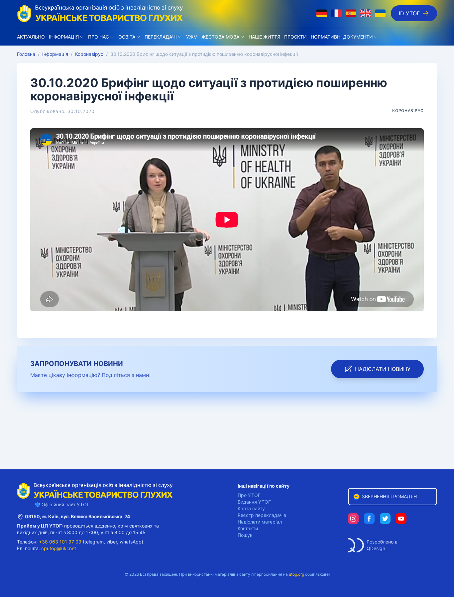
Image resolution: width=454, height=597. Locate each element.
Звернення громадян (389, 496)
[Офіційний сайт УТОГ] (100, 13)
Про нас (98, 37)
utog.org (296, 574)
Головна (26, 54)
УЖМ (191, 37)
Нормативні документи (342, 37)
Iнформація (64, 37)
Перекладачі (161, 37)
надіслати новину (382, 369)
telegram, (94, 541)
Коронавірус (89, 54)
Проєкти (295, 37)
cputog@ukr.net (58, 548)
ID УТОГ (409, 13)
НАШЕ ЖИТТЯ (264, 37)
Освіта (126, 37)
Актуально (31, 37)
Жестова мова (220, 37)
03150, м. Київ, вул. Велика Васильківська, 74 (77, 516)
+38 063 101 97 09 (60, 541)
